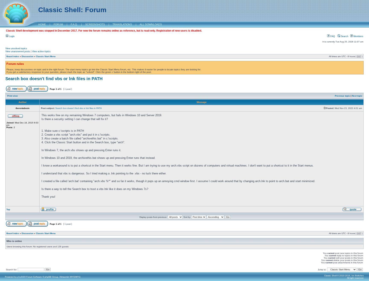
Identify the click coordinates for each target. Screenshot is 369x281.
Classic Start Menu (46, 56)
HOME (42, 24)
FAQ (332, 36)
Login (11, 36)
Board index (12, 56)
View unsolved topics (16, 48)
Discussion (27, 56)
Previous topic (342, 96)
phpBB (20, 277)
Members (358, 36)
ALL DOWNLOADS (151, 24)
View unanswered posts (17, 51)
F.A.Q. (74, 24)
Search (344, 36)
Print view (12, 96)
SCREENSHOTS (95, 24)
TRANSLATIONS (122, 24)
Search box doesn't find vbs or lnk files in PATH (53, 78)
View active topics (41, 51)
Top (8, 209)
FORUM (58, 24)
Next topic (357, 96)
